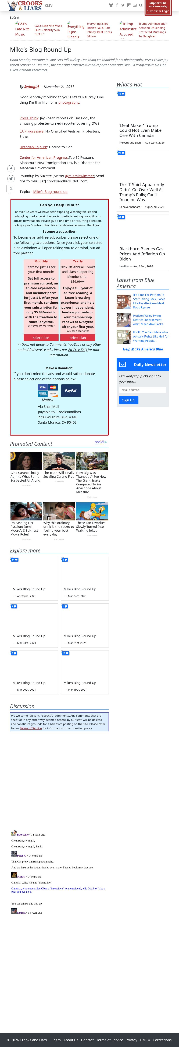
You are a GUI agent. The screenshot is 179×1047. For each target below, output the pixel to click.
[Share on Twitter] (11, 178)
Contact (87, 1040)
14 (13, 559)
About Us (70, 1040)
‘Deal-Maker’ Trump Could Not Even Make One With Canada (140, 130)
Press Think (29, 118)
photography (68, 102)
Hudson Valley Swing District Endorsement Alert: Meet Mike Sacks (148, 320)
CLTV (48, 5)
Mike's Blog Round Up (40, 49)
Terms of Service (31, 728)
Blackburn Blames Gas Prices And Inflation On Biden (142, 254)
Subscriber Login (158, 11)
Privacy (131, 1040)
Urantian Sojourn (33, 147)
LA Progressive (32, 131)
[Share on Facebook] (11, 168)
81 (119, 217)
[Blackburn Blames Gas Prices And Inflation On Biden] (143, 229)
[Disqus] (59, 872)
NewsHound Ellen (130, 142)
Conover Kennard (129, 206)
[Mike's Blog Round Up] (34, 570)
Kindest (47, 399)
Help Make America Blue (143, 349)
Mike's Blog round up (50, 191)
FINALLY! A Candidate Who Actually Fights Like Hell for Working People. (151, 336)
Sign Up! (128, 400)
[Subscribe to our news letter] (135, 5)
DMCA (145, 1040)
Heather (124, 266)
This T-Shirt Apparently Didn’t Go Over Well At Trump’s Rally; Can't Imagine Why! (141, 192)
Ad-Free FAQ (77, 349)
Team (56, 1040)
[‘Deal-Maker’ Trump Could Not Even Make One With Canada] (143, 105)
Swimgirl (31, 86)
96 (119, 152)
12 (64, 653)
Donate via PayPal (71, 390)
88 (119, 93)
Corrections (162, 1040)
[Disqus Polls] (59, 779)
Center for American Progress (44, 157)
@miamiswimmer (79, 175)
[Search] (141, 5)
